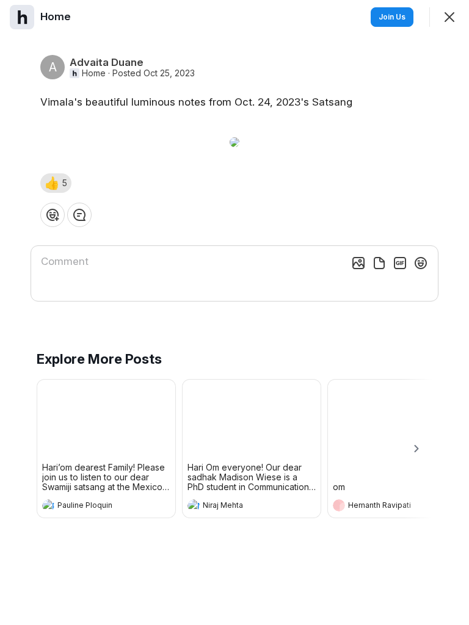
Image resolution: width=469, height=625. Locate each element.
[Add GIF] (400, 263)
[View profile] (48, 505)
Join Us (392, 16)
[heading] (94, 506)
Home (94, 73)
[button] (55, 183)
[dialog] (234, 312)
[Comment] (79, 215)
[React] (52, 214)
